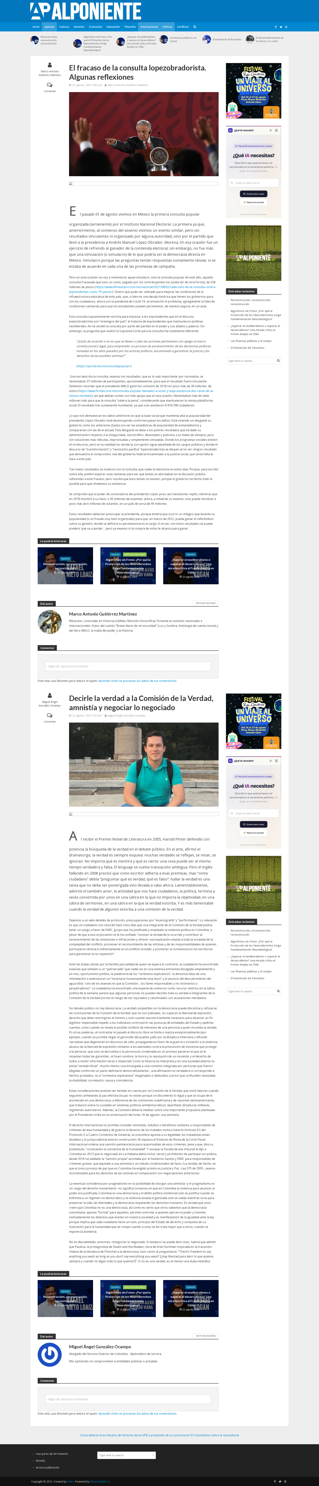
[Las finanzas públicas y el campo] (164, 39)
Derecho (79, 26)
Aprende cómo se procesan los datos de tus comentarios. (137, 681)
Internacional (149, 26)
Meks (70, 1481)
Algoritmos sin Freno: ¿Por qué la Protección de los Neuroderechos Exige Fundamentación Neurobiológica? (98, 43)
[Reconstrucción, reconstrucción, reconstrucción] (34, 40)
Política (167, 26)
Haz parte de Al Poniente (52, 1453)
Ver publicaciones (206, 603)
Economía (95, 26)
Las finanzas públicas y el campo (183, 39)
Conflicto (183, 26)
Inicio (36, 26)
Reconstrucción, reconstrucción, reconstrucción (49, 40)
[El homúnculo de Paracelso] (207, 39)
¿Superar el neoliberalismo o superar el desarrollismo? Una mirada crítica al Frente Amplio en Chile (141, 41)
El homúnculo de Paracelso (227, 39)
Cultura (64, 26)
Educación (113, 26)
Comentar (50, 91)
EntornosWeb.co (100, 1481)
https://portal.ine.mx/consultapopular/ (104, 366)
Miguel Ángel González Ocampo (50, 703)
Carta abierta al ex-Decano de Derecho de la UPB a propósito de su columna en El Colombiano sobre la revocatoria (159, 1435)
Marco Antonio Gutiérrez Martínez (50, 73)
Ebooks (40, 1460)
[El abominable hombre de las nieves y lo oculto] (250, 39)
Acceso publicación (47, 1467)
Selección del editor (134, 554)
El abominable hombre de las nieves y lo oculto (269, 39)
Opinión (49, 26)
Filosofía (130, 26)
